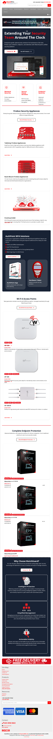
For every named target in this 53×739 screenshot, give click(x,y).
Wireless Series (5, 682)
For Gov (5, 11)
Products (5, 9)
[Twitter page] (5, 730)
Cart (49, 14)
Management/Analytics (7, 684)
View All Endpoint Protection (26, 439)
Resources (26, 9)
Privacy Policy (40, 735)
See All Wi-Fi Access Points (26, 307)
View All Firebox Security (26, 119)
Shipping (4, 693)
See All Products (25, 51)
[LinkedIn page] (9, 730)
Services (11, 9)
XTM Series (4, 681)
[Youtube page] (7, 730)
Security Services (6, 685)
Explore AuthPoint (12, 256)
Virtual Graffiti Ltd (23, 733)
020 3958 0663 (47, 2)
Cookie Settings (26, 736)
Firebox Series (5, 679)
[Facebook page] (3, 730)
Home (3, 669)
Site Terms (32, 735)
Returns (4, 695)
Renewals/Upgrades (18, 9)
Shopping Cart (5, 671)
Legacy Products (6, 687)
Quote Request (33, 9)
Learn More (7, 155)
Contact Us (39, 9)
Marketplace (45, 9)
